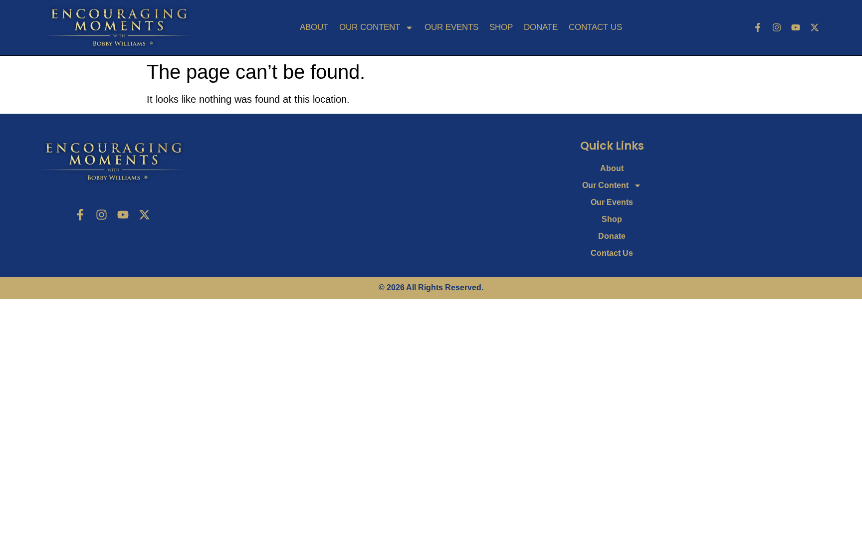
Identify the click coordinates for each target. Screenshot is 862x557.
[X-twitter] (814, 27)
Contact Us (595, 27)
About (314, 27)
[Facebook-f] (757, 27)
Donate (541, 27)
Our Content (369, 27)
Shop (501, 27)
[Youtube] (795, 27)
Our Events (451, 27)
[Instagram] (776, 27)
